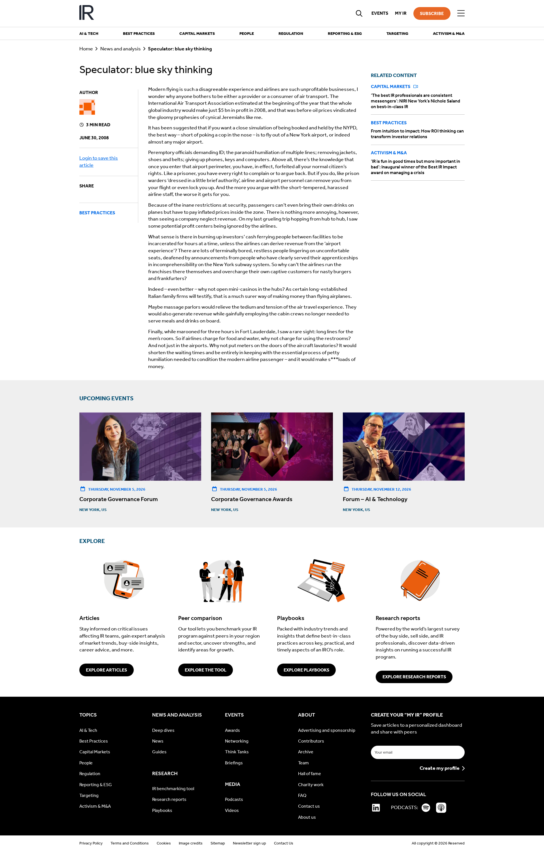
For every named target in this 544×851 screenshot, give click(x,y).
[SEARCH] (359, 13)
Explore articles (106, 670)
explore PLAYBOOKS (306, 670)
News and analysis (120, 49)
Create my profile (440, 768)
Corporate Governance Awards (251, 499)
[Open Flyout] (461, 13)
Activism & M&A (389, 153)
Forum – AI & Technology (375, 499)
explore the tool (205, 670)
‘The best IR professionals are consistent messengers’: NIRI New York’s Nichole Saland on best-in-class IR (415, 101)
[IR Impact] (86, 13)
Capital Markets (391, 86)
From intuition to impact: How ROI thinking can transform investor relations (417, 134)
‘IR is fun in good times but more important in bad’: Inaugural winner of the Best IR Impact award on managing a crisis (415, 167)
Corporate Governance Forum (118, 499)
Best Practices (97, 212)
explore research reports (414, 676)
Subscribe (432, 13)
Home (86, 49)
